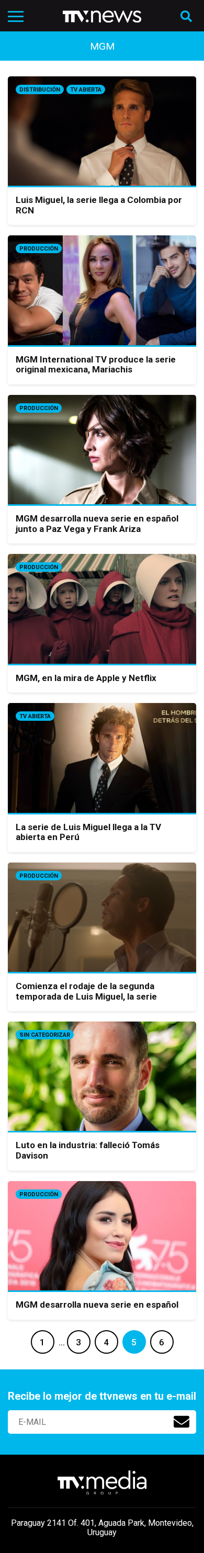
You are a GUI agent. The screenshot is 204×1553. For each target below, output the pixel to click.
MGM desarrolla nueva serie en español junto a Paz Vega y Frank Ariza (97, 523)
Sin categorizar (44, 1034)
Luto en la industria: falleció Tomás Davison (88, 1150)
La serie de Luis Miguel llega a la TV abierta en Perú (88, 832)
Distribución (39, 89)
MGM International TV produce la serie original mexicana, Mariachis (96, 364)
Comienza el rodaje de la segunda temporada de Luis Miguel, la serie (86, 991)
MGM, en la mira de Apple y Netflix (86, 678)
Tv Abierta (85, 89)
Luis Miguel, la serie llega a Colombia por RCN (99, 205)
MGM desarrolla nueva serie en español (97, 1304)
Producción (38, 248)
